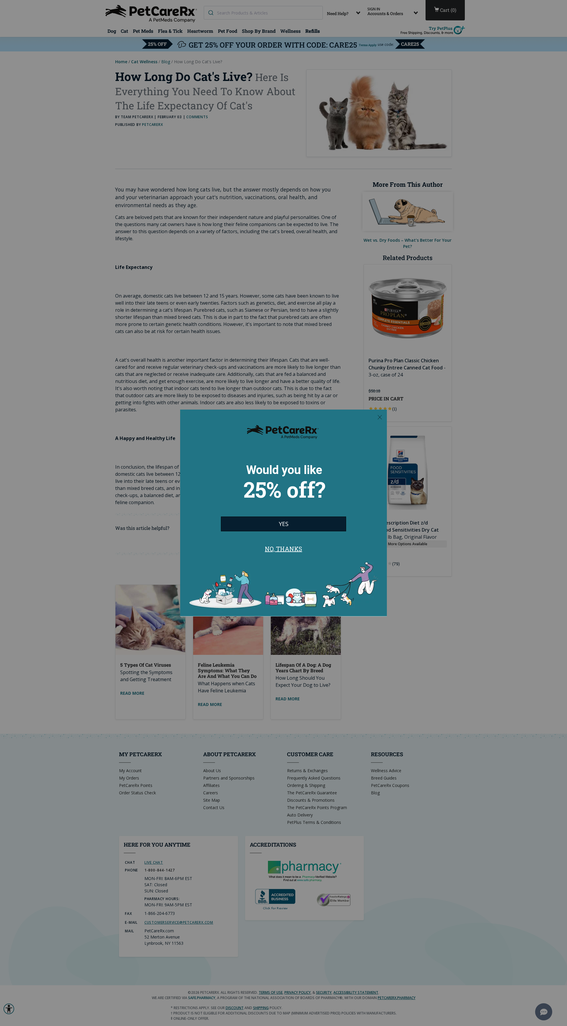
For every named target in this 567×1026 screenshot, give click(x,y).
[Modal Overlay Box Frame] (283, 513)
